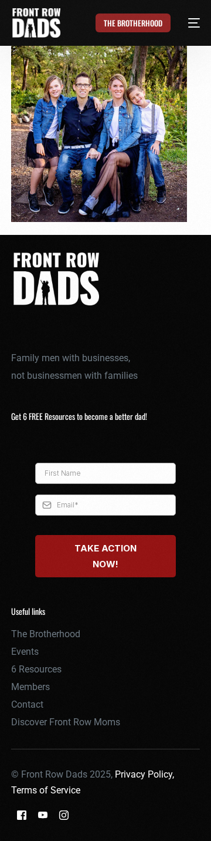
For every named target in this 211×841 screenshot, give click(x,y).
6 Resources (36, 669)
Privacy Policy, (144, 774)
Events (25, 651)
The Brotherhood (45, 634)
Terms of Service (45, 790)
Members (30, 686)
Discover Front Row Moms (65, 722)
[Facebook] (21, 814)
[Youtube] (42, 814)
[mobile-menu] (187, 23)
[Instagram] (63, 814)
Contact (27, 704)
